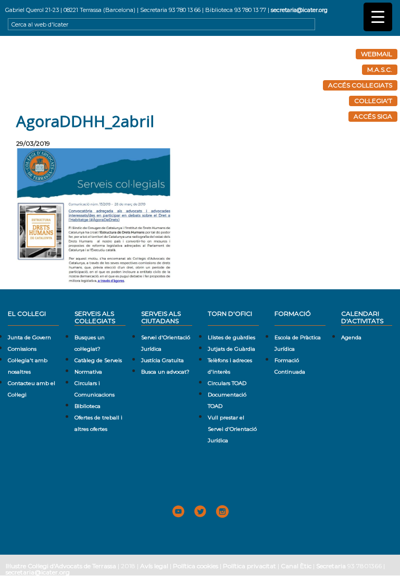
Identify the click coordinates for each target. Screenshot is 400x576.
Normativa (88, 371)
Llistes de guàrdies (231, 337)
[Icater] (200, 74)
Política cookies (195, 566)
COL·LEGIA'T (373, 101)
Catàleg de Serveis (98, 360)
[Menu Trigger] (378, 17)
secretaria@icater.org (299, 10)
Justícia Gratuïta (162, 360)
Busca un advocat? (165, 371)
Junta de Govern (29, 337)
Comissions (22, 348)
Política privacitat (249, 566)
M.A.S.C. (379, 69)
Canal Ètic (296, 566)
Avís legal (154, 566)
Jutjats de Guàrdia (231, 348)
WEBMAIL (376, 54)
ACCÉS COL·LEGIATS (360, 85)
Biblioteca (87, 406)
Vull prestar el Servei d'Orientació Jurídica (232, 429)
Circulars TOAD (227, 383)
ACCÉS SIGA (373, 116)
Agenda (351, 337)
